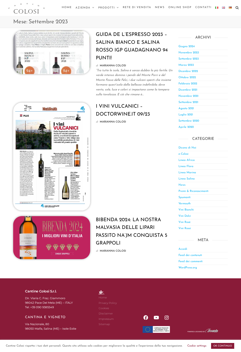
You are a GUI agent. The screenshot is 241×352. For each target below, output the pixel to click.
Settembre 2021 (188, 102)
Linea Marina (187, 172)
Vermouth (184, 203)
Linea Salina (186, 178)
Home (67, 7)
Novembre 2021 (188, 96)
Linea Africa (186, 160)
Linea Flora (185, 166)
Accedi (182, 249)
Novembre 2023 (188, 52)
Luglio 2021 (185, 114)
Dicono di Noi (187, 147)
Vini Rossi (184, 228)
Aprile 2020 (186, 127)
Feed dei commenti (190, 261)
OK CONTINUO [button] (222, 346)
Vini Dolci (184, 216)
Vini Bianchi (186, 209)
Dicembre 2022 (188, 71)
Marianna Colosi (113, 65)
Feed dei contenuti (190, 255)
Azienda (83, 7)
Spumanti (184, 197)
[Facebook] (146, 317)
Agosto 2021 (186, 108)
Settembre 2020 (188, 121)
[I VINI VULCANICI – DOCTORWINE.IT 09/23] (51, 156)
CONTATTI (203, 7)
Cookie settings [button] (196, 345)
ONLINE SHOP (179, 7)
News (160, 7)
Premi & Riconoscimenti (193, 191)
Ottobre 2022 (187, 77)
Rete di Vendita (137, 7)
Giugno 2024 (186, 46)
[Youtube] (156, 317)
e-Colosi (183, 154)
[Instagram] (166, 317)
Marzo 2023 (186, 65)
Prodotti (106, 7)
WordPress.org (187, 267)
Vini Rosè (184, 222)
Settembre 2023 (188, 59)
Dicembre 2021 (187, 90)
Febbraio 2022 (187, 83)
